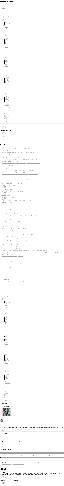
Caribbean (5, 31)
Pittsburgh (6, 93)
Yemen (6, 57)
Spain (6, 49)
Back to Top (2, 466)
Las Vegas (6, 76)
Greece (6, 39)
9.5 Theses (7, 11)
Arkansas (6, 61)
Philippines (6, 28)
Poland (6, 46)
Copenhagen (7, 36)
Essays (3, 6)
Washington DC (7, 104)
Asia (4, 25)
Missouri (6, 82)
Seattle (6, 96)
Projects (3, 10)
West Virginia (7, 105)
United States (5, 59)
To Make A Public (6, 17)
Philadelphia (7, 92)
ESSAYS (3, 475)
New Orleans (7, 87)
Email (1, 444)
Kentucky (6, 75)
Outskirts (4, 119)
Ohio (6, 91)
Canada (4, 30)
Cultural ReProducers (6, 115)
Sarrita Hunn (2, 405)
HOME (3, 5)
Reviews (3, 7)
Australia (4, 29)
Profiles (3, 9)
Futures (4, 15)
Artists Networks (6, 110)
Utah (6, 102)
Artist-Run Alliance (6, 111)
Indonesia (6, 27)
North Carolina (7, 89)
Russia (4, 58)
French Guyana (7, 23)
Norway (6, 45)
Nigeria (6, 24)
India (6, 26)
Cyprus (6, 37)
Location (3, 20)
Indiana (6, 72)
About (3, 124)
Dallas (6, 67)
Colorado (6, 66)
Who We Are (4, 127)
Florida (6, 69)
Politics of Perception (6, 120)
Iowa (6, 73)
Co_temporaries (5, 114)
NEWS (3, 478)
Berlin (6, 35)
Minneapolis (7, 80)
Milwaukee (7, 79)
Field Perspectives (6, 14)
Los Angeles (7, 77)
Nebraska (6, 84)
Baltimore (6, 64)
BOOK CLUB (5, 289)
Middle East (5, 52)
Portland (6, 94)
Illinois (6, 71)
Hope (6, 13)
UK (5, 50)
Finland (6, 40)
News (3, 18)
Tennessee (7, 100)
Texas (6, 101)
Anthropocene (5, 386)
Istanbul (6, 55)
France (6, 41)
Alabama (6, 60)
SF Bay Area (7, 97)
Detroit (6, 68)
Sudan (6, 56)
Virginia (6, 103)
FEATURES (3, 106)
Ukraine (6, 51)
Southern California (8, 99)
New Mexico (7, 86)
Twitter (3, 430)
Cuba (6, 32)
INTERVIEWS (4, 477)
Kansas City (7, 74)
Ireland (6, 43)
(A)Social (4, 113)
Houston (6, 70)
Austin (6, 63)
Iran (5, 53)
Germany (6, 38)
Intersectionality (5, 117)
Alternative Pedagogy (6, 107)
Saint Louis (7, 95)
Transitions (5, 121)
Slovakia (6, 48)
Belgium (6, 34)
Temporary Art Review (20, 455)
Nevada (6, 85)
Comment (1, 441)
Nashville (6, 83)
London (6, 44)
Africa (4, 21)
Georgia (6, 348)
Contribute (3, 125)
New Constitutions (6, 118)
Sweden (6, 328)
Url (0, 446)
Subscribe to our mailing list (6, 460)
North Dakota (7, 90)
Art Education (7, 12)
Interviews (3, 8)
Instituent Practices (6, 116)
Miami (6, 78)
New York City (7, 88)
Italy (5, 42)
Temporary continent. (6, 16)
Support (3, 126)
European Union (6, 33)
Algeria (6, 22)
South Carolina (7, 98)
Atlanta (6, 62)
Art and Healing (5, 108)
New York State (7, 367)
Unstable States (5, 122)
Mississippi (7, 81)
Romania (6, 47)
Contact (3, 128)
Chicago (6, 65)
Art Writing (5, 112)
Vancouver (7, 309)
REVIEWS (3, 476)
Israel (6, 54)
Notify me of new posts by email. (6, 449)
